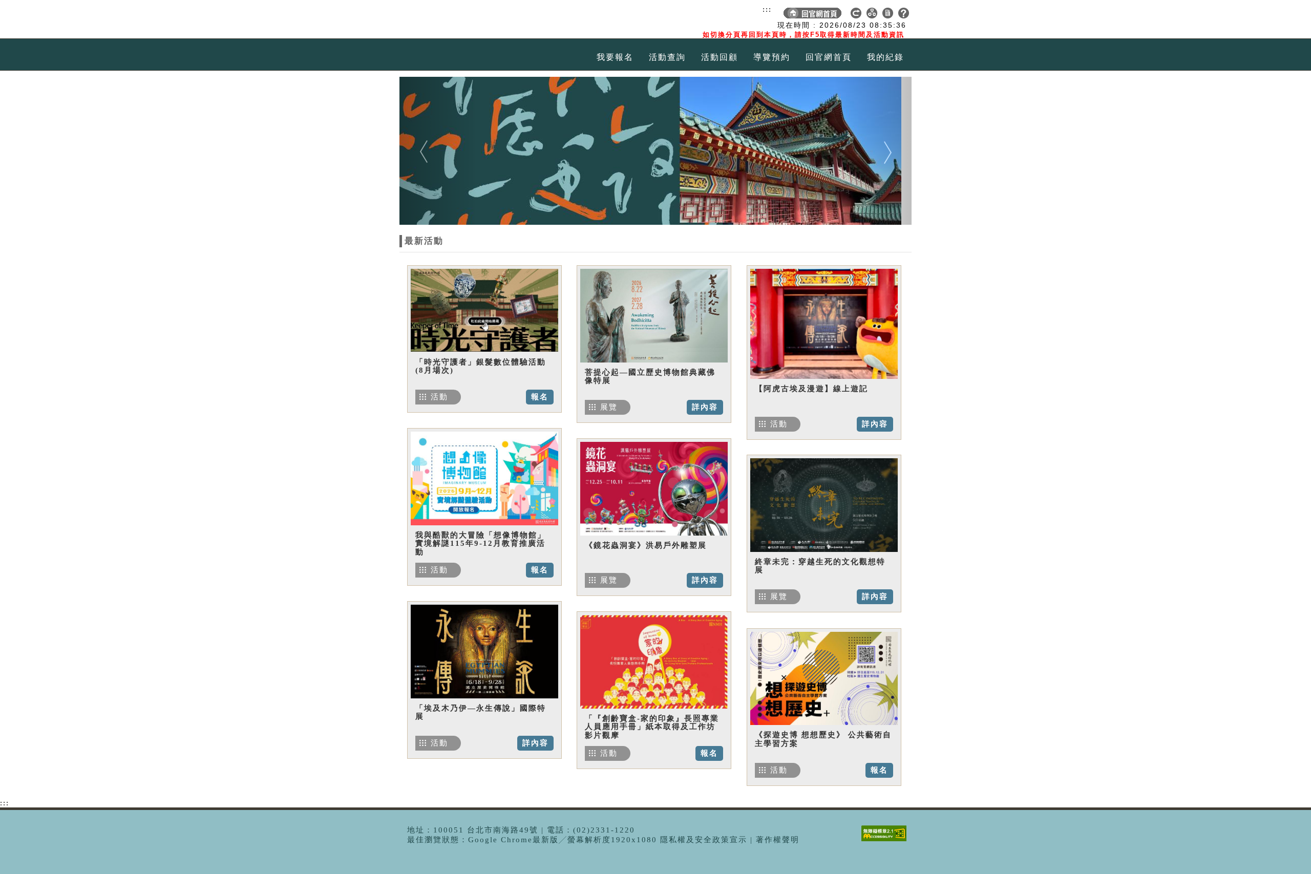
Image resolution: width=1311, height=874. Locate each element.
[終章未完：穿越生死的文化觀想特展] (824, 505)
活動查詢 (667, 57)
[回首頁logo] (458, 19)
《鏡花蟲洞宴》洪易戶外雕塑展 (646, 545)
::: (767, 9)
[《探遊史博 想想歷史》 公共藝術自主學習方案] (824, 678)
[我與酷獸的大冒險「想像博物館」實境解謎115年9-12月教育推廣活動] (484, 478)
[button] (437, 151)
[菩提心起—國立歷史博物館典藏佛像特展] (654, 315)
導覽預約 (771, 57)
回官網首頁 (829, 57)
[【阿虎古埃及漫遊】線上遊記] (824, 323)
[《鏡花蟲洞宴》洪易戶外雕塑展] (654, 488)
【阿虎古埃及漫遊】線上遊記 (811, 389)
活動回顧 (719, 57)
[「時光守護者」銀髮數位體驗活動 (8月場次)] (484, 310)
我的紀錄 (885, 57)
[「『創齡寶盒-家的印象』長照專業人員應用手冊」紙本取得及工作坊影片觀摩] (654, 661)
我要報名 (615, 57)
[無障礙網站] (886, 841)
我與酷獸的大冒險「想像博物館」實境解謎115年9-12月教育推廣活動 (480, 543)
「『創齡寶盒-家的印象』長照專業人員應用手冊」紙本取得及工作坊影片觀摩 (652, 726)
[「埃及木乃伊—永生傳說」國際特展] (484, 651)
